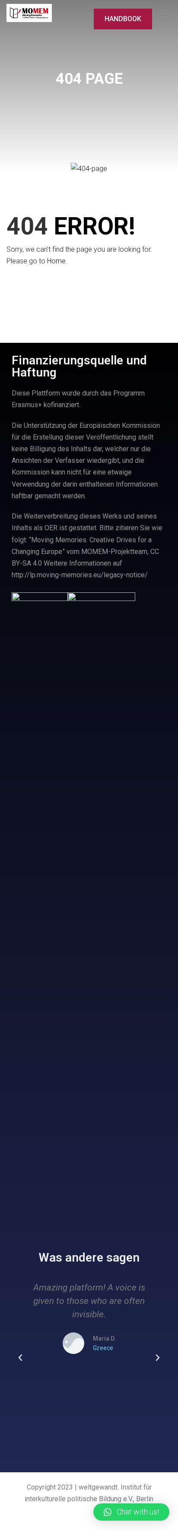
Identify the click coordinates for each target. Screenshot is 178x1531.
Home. (57, 261)
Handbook (123, 19)
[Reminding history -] (29, 13)
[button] (20, 1358)
